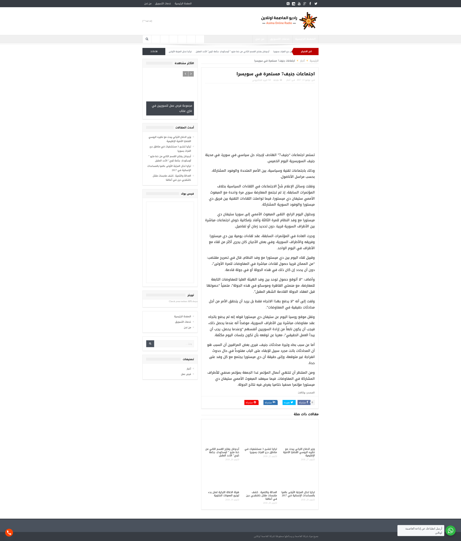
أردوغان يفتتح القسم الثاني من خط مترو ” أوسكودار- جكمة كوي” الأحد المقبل (247, 52)
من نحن (147, 3)
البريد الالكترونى (259, 80)
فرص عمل (186, 374)
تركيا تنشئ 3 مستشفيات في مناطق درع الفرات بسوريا (261, 451)
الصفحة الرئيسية (183, 3)
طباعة (276, 80)
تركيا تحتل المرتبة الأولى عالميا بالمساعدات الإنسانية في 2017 (177, 52)
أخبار (288, 80)
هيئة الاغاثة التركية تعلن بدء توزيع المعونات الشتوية (223, 494)
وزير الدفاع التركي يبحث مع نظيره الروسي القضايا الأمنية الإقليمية (299, 452)
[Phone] (9, 532)
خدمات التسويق (163, 3)
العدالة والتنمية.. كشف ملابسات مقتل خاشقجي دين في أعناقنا (261, 495)
